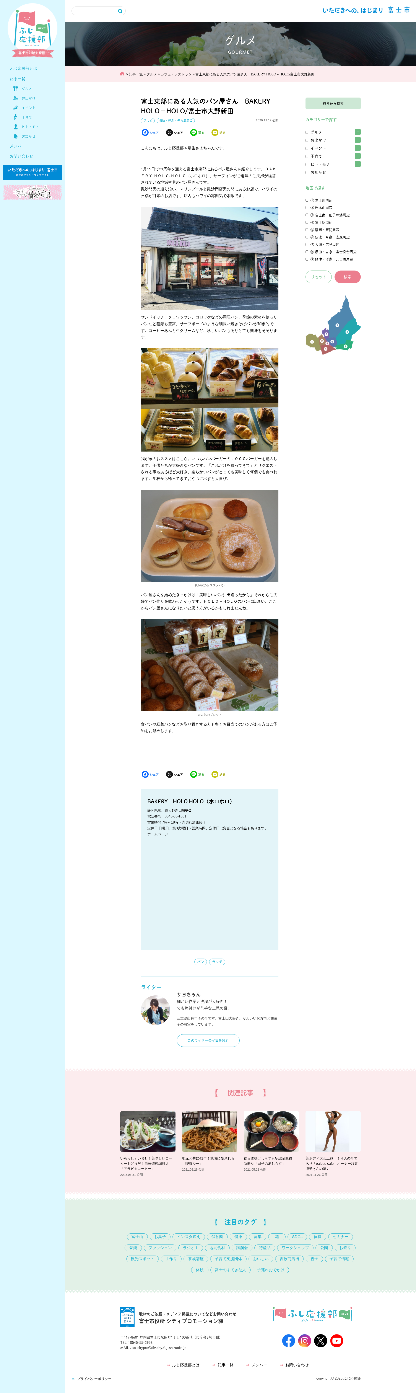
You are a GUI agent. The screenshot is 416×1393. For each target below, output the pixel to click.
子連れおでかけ (270, 1270)
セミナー (340, 1237)
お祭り (345, 1248)
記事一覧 (17, 79)
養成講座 (196, 1259)
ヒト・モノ (30, 127)
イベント (29, 107)
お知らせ (29, 136)
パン (200, 962)
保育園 (217, 1237)
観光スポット (142, 1259)
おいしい (261, 1259)
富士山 (137, 1237)
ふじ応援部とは (23, 68)
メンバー (17, 146)
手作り (171, 1259)
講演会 (242, 1248)
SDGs (297, 1237)
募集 (258, 1237)
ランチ (217, 962)
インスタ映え (188, 1237)
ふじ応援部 (352, 1378)
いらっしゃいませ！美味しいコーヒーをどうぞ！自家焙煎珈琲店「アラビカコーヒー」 (146, 1163)
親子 (314, 1259)
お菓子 (160, 1237)
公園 (324, 1248)
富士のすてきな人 (230, 1270)
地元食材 (217, 1248)
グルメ (27, 88)
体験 (200, 1270)
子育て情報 (339, 1259)
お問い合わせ (21, 156)
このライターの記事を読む (208, 1040)
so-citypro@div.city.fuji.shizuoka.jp (159, 1347)
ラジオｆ (190, 1248)
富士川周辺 (323, 200)
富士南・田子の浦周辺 (332, 215)
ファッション (160, 1248)
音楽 (133, 1248)
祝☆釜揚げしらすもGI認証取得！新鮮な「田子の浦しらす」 (270, 1160)
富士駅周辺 (323, 222)
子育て (27, 117)
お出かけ (29, 98)
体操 (318, 1237)
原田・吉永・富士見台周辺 (336, 252)
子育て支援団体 (228, 1259)
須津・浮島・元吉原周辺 (175, 120)
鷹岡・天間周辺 (327, 230)
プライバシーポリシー (94, 1379)
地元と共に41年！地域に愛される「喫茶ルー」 (208, 1160)
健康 (238, 1237)
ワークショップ (295, 1248)
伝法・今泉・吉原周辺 (332, 237)
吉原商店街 (289, 1259)
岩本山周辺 (323, 207)
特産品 (265, 1248)
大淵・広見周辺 (327, 244)
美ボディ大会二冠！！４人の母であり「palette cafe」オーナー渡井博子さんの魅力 (332, 1163)
